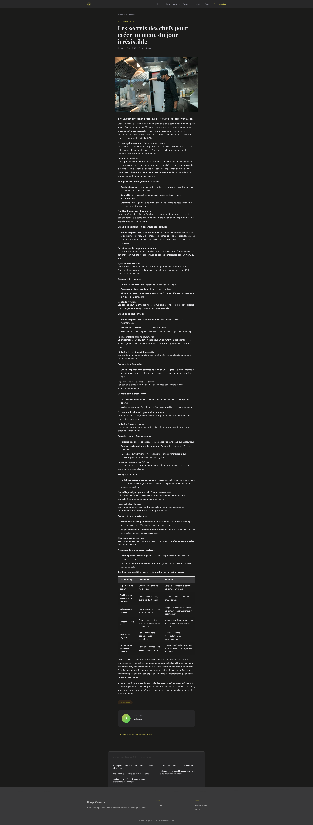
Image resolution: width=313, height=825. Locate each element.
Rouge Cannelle (96, 802)
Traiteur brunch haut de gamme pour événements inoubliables (129, 780)
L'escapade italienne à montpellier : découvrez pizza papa (133, 766)
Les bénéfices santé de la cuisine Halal (176, 765)
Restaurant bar (220, 4)
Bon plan (176, 4)
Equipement (188, 4)
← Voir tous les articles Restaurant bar (135, 734)
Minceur (199, 4)
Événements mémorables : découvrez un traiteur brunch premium (177, 772)
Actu (168, 4)
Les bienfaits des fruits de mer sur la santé (131, 773)
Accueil (160, 4)
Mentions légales (200, 805)
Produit (208, 4)
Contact (197, 810)
